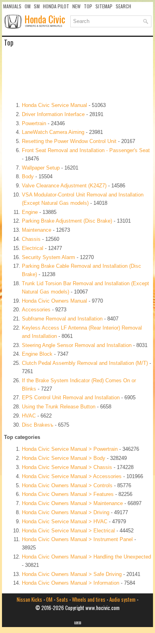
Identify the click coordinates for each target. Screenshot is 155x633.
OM (28, 6)
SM (37, 6)
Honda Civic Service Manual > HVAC (64, 521)
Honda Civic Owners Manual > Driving (65, 512)
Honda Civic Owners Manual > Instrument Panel (77, 539)
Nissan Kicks (29, 599)
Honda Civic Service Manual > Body (63, 458)
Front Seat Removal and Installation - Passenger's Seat (86, 150)
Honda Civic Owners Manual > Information (70, 583)
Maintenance (36, 230)
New (76, 6)
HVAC (29, 416)
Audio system (122, 599)
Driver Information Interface (53, 114)
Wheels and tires (88, 599)
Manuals (12, 6)
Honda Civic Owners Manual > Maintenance (72, 503)
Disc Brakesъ (37, 425)
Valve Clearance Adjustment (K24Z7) (64, 186)
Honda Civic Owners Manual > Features (68, 494)
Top (88, 6)
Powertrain (34, 123)
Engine (30, 212)
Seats (62, 599)
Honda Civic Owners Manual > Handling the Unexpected (86, 557)
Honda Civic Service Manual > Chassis (67, 467)
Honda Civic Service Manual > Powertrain (70, 449)
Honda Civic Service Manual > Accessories (72, 476)
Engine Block (37, 354)
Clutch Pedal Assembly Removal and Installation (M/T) (85, 363)
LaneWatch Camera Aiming (53, 132)
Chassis (31, 239)
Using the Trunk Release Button (58, 407)
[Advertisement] (77, 73)
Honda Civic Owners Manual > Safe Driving (72, 574)
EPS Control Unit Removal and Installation (71, 397)
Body (28, 176)
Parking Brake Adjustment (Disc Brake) (67, 221)
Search (123, 6)
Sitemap (103, 6)
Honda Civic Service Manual (54, 105)
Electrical (32, 248)
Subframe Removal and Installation (62, 319)
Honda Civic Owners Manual (54, 301)
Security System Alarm (48, 257)
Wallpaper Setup (41, 168)
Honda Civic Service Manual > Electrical (68, 531)
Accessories (36, 310)
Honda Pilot (56, 6)
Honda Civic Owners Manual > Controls (67, 485)
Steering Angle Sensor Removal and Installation (77, 345)
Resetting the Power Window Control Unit (69, 141)
